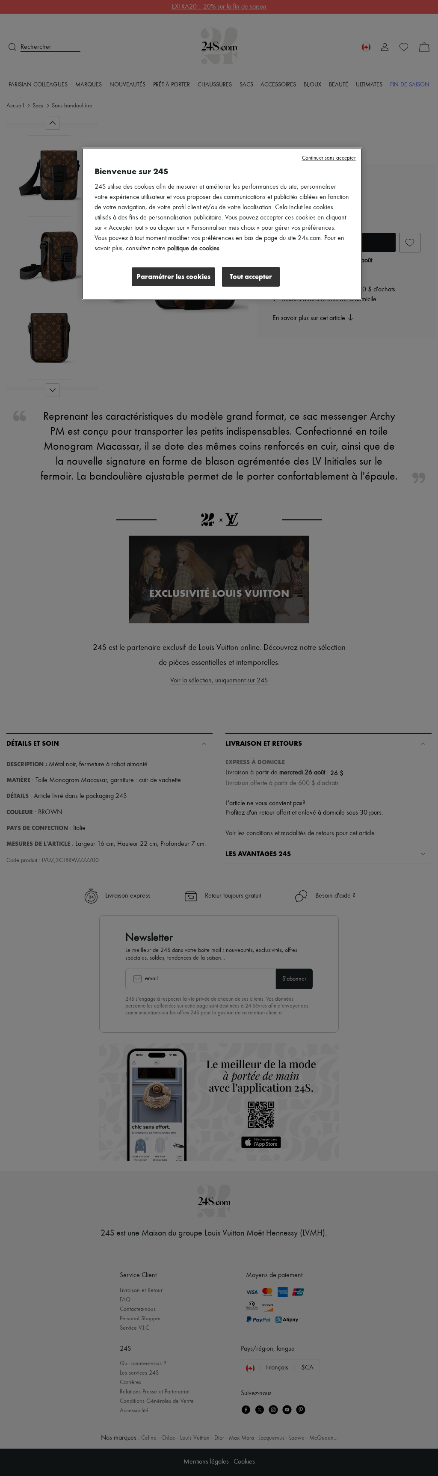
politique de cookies (193, 248)
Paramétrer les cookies (173, 277)
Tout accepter (251, 277)
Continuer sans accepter (329, 158)
